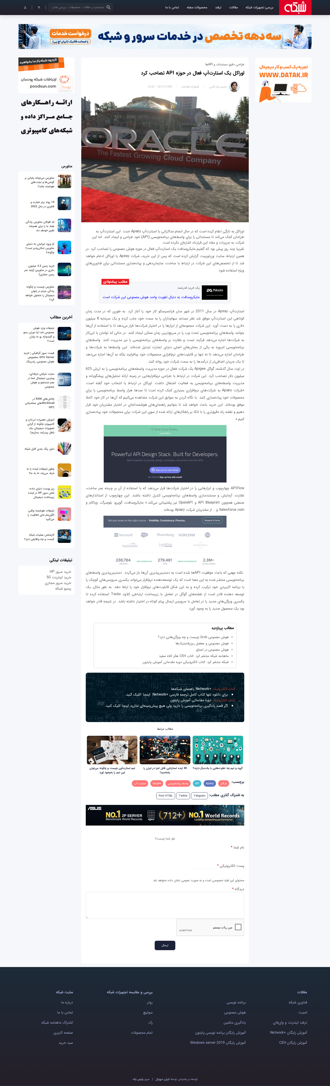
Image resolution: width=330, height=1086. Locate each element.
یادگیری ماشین (235, 1022)
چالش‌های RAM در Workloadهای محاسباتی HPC (39, 403)
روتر (150, 1002)
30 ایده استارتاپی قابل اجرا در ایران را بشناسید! (165, 770)
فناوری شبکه (298, 1002)
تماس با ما (172, 7)
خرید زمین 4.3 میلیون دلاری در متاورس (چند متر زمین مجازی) (39, 270)
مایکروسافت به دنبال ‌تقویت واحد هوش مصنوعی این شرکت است (151, 297)
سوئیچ (148, 1012)
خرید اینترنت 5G (58, 577)
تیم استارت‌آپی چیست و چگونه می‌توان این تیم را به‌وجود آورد (112, 770)
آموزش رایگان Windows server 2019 (218, 1043)
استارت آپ (140, 783)
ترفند (218, 7)
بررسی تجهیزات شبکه (259, 7)
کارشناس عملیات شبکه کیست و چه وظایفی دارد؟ (39, 537)
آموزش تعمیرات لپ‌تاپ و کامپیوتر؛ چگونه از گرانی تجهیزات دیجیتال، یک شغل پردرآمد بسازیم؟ (40, 426)
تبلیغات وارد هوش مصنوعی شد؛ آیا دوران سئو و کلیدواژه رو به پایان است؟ (38, 334)
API (197, 783)
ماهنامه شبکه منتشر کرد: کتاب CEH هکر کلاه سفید (194, 656)
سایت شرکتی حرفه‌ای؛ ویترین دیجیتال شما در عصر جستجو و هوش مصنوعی (41, 380)
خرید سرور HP (60, 572)
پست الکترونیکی (230, 866)
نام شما (237, 847)
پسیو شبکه (63, 588)
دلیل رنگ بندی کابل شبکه (39, 449)
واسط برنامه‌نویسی (178, 783)
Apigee (157, 783)
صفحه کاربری (63, 1032)
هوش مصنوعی (235, 1012)
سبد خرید (66, 1043)
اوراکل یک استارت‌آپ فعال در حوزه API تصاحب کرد (192, 73)
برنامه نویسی (236, 1002)
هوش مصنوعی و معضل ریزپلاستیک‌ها (202, 643)
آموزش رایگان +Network (288, 1032)
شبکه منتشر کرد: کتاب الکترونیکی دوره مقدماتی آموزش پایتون (186, 662)
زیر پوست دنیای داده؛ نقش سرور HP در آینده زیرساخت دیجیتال (41, 493)
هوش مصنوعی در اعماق (212, 649)
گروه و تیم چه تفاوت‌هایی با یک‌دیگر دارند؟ (218, 768)
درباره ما (67, 1002)
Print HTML (166, 796)
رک (150, 1022)
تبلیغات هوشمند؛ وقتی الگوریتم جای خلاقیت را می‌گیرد (41, 515)
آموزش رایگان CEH (293, 1043)
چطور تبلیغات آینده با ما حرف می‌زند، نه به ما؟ (40, 471)
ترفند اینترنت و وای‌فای (290, 1022)
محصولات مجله (197, 7)
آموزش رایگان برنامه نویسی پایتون (220, 1032)
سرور (141, 1079)
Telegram (199, 796)
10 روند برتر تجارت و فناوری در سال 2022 (42, 204)
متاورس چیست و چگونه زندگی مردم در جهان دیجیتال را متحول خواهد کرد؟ (39, 293)
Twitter (183, 796)
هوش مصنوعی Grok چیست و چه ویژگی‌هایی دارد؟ (193, 637)
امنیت (302, 1012)
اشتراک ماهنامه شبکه (57, 1022)
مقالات (233, 7)
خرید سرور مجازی (58, 583)
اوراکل (223, 783)
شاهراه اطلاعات (190, 86)
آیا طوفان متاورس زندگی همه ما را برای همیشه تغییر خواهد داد (40, 226)
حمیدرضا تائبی (218, 86)
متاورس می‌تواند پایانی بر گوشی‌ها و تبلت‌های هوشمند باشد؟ (39, 182)
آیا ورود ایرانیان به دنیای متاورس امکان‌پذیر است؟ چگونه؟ (39, 248)
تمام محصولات (142, 1032)
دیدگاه (238, 889)
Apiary (210, 783)
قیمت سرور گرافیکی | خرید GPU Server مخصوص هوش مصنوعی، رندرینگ (39, 357)
